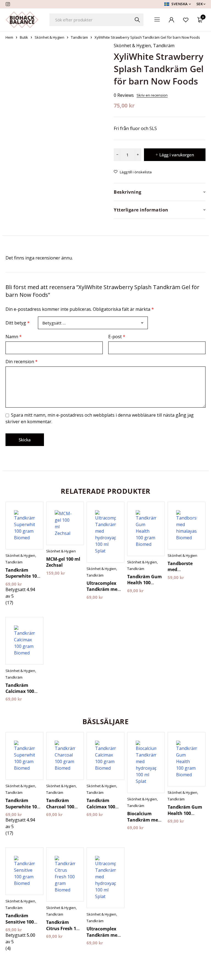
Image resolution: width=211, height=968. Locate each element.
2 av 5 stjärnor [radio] (83, 320)
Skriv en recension (152, 95)
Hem (9, 37)
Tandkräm (79, 37)
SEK (199, 4)
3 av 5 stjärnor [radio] (114, 320)
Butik (24, 37)
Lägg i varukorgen (176, 154)
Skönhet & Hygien (49, 37)
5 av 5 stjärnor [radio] (176, 320)
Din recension (21, 358)
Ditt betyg (17, 321)
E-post (116, 333)
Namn (13, 333)
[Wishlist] (185, 20)
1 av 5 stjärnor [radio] (53, 320)
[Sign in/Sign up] (171, 20)
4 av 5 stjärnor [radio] (145, 320)
